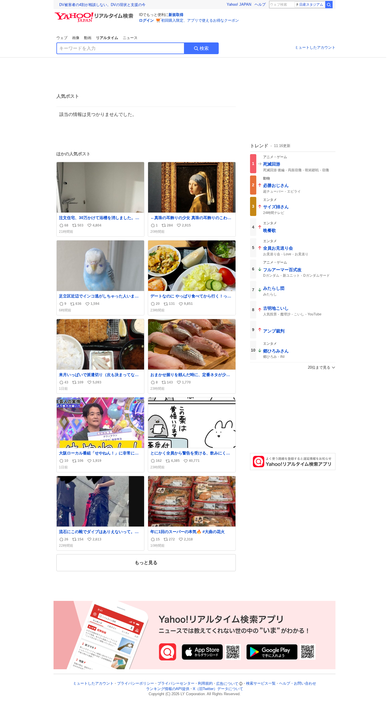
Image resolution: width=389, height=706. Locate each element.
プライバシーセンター (176, 683)
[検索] (329, 4)
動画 (87, 38)
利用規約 (205, 683)
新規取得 (176, 15)
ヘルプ (260, 4)
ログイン (146, 20)
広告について (227, 683)
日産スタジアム (311, 5)
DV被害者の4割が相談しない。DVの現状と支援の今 (102, 5)
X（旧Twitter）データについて (218, 689)
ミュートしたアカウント (315, 47)
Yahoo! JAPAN (239, 4)
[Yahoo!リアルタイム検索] (95, 14)
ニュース (130, 38)
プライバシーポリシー (135, 683)
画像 (75, 38)
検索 (204, 48)
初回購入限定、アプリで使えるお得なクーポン (200, 20)
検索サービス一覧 (261, 683)
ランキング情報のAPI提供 (167, 689)
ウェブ (61, 38)
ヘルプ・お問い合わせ (297, 683)
